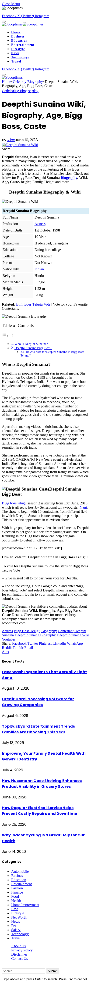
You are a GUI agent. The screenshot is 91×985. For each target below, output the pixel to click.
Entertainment (23, 45)
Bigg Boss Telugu (27, 631)
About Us (18, 946)
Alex (11, 140)
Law (14, 909)
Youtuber (8, 639)
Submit (52, 971)
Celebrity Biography (20, 91)
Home (15, 32)
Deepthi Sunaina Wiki (73, 635)
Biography (69, 178)
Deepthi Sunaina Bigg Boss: (33, 348)
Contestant (66, 631)
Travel (16, 61)
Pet (13, 926)
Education (19, 40)
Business (17, 36)
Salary (16, 930)
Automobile (20, 871)
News (15, 53)
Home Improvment (25, 905)
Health (16, 901)
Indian (39, 269)
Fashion (17, 888)
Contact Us (19, 958)
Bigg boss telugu (14, 503)
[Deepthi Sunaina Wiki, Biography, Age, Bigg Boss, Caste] (20, 145)
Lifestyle (18, 49)
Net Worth (19, 917)
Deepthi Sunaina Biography (35, 635)
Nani (83, 507)
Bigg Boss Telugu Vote (33, 304)
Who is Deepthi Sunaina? (31, 344)
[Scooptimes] (22, 24)
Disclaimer (19, 954)
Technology (20, 57)
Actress (40, 224)
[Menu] (4, 21)
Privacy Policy (22, 950)
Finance (17, 892)
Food (15, 896)
